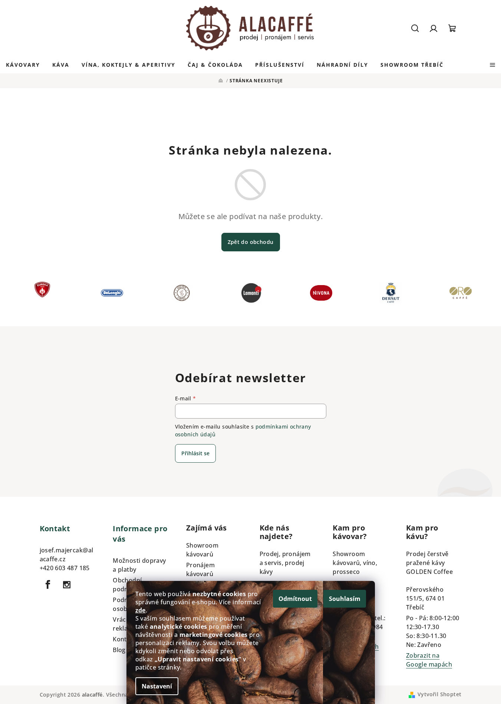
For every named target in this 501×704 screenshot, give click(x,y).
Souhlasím (344, 599)
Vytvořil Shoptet (439, 694)
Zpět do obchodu (251, 241)
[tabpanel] (48, 295)
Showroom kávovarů (202, 549)
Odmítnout (295, 599)
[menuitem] (23, 64)
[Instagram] (66, 584)
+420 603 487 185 (65, 568)
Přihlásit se (195, 453)
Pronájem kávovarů (200, 569)
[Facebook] (48, 584)
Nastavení (157, 686)
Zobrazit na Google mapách (429, 659)
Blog (119, 650)
